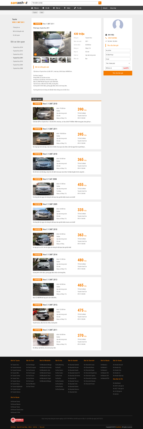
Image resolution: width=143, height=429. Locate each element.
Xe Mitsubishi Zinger (45, 378)
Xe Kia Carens (59, 370)
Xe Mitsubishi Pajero (45, 373)
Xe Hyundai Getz (72, 392)
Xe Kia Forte (58, 375)
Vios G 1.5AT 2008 (45, 179)
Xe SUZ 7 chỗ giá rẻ (118, 388)
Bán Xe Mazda (105, 360)
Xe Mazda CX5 (105, 373)
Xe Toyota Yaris (15, 378)
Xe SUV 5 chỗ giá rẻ (118, 386)
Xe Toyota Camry (15, 375)
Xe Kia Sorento (59, 381)
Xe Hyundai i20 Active (74, 375)
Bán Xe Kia (58, 360)
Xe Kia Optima (59, 384)
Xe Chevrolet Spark (89, 370)
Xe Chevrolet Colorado (90, 378)
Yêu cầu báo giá (118, 73)
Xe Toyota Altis (15, 373)
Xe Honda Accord (118, 365)
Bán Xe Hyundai (73, 360)
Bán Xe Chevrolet (89, 360)
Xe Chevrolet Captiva (89, 375)
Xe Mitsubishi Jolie (45, 370)
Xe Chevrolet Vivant (89, 384)
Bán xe (58, 8)
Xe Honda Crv (116, 373)
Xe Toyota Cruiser (15, 389)
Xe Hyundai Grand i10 (74, 373)
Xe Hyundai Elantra (73, 386)
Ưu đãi (47, 8)
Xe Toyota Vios (15, 365)
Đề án (30, 427)
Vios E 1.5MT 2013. (46, 305)
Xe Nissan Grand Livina (17, 409)
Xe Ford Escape (30, 373)
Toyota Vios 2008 (17, 68)
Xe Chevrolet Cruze (89, 365)
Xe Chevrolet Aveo (89, 367)
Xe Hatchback (117, 383)
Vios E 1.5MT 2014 (45, 254)
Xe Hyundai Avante (73, 370)
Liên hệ (35, 427)
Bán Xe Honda (117, 360)
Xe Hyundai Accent (73, 367)
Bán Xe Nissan (15, 397)
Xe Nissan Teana (15, 407)
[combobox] (117, 63)
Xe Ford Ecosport (31, 367)
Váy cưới (42, 427)
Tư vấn (79, 8)
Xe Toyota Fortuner (16, 370)
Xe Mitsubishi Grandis (46, 367)
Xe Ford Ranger (30, 365)
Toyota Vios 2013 (17, 51)
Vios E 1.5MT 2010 (45, 104)
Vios (42, 12)
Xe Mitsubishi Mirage (45, 381)
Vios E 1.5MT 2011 (45, 129)
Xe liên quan (16, 35)
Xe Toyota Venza (15, 381)
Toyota (35, 12)
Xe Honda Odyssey (118, 375)
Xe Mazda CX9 (105, 375)
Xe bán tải (115, 394)
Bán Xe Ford (30, 360)
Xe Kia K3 (58, 367)
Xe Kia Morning (59, 365)
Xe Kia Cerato (59, 373)
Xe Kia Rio (58, 378)
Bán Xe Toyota (15, 360)
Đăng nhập (113, 8)
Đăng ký (105, 8)
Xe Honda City (117, 367)
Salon (68, 8)
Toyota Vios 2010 (17, 61)
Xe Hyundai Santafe (73, 365)
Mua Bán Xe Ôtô (118, 379)
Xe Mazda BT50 (105, 378)
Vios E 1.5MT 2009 (45, 204)
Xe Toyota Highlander (16, 386)
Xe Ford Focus (30, 375)
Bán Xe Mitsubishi (45, 360)
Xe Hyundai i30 (72, 378)
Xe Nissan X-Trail (15, 412)
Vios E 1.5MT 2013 (45, 279)
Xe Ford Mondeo (30, 384)
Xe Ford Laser (30, 381)
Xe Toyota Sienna (15, 392)
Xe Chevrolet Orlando (89, 381)
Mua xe (36, 8)
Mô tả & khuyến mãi (18, 31)
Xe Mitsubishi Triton (45, 375)
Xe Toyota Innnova (16, 367)
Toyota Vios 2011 (17, 58)
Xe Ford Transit (30, 386)
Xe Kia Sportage (59, 389)
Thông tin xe (16, 27)
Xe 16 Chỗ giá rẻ (117, 391)
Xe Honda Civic (117, 370)
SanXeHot (119, 427)
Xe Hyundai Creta (72, 384)
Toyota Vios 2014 (17, 47)
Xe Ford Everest (30, 370)
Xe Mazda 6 (104, 370)
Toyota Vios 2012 (17, 54)
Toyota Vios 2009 (17, 65)
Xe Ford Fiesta (30, 378)
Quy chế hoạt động (22, 427)
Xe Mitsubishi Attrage (45, 365)
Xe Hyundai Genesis (73, 389)
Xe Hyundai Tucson (73, 381)
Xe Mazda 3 (104, 367)
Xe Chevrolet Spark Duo (90, 373)
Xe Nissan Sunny (15, 401)
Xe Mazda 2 (104, 365)
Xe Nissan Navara (15, 404)
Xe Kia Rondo (59, 386)
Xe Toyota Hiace (15, 384)
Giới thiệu (13, 427)
